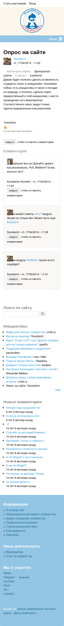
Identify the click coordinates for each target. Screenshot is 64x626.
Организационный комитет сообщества (31, 514)
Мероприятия (14, 552)
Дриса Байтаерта (25, 613)
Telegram (9, 577)
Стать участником (14, 3)
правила (23, 577)
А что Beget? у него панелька (24, 457)
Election (12, 222)
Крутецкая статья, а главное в (25, 441)
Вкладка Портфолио (19, 357)
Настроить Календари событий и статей (31, 369)
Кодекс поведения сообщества (25, 518)
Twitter (7, 573)
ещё (58, 390)
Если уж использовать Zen (23, 416)
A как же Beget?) (16, 465)
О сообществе (15, 510)
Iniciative (10, 122)
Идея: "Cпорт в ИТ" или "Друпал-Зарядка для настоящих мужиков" (32, 342)
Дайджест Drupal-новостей (23, 365)
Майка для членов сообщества (25, 332)
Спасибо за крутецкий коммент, (26, 432)
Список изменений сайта (22, 526)
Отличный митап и (17, 482)
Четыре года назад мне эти (23, 408)
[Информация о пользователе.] (7, 61)
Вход (32, 3)
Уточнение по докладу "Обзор (25, 474)
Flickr (6, 585)
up (5, 127)
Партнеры (12, 535)
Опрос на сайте (16, 386)
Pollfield (31, 260)
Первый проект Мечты (20, 361)
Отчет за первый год (19, 556)
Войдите (10, 142)
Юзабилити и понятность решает (27, 449)
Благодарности (15, 531)
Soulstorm (20, 59)
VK (5, 589)
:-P (7, 424)
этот (37, 214)
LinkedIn (8, 594)
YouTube (8, 581)
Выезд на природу (17, 336)
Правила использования (21, 522)
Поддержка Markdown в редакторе (28, 348)
